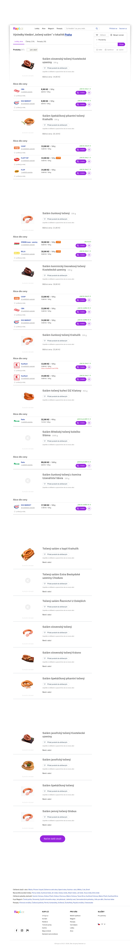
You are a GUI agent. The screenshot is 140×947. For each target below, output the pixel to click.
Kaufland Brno (113, 896)
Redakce (45, 922)
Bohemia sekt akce (51, 889)
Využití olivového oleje (48, 899)
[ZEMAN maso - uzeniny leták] (17, 243)
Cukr (83, 889)
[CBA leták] (17, 91)
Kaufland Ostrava (92, 896)
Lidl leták (80, 893)
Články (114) (30, 41)
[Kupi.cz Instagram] (22, 930)
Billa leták (95, 893)
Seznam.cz (123, 28)
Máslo (30, 889)
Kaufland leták (46, 893)
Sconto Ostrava (37, 896)
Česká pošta (27, 899)
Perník (46, 903)
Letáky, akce (18, 41)
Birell (88, 889)
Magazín (51, 28)
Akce (43, 28)
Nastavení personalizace (50, 934)
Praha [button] (68, 34)
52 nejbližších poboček (28, 149)
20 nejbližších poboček (28, 311)
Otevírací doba (109, 899)
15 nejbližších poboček (28, 160)
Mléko (79, 889)
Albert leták (72, 893)
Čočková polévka (38, 903)
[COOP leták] (17, 148)
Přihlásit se (113, 28)
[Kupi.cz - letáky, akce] (18, 29)
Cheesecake (88, 903)
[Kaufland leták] (17, 365)
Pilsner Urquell (38, 889)
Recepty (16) (41, 41)
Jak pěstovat (60, 899)
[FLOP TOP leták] (17, 159)
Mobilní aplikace (75, 915)
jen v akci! (33, 50)
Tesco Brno (81, 896)
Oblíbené (103, 35)
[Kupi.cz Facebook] (16, 930)
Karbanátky (53, 903)
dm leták (55, 893)
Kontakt (44, 919)
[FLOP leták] (17, 171)
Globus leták (62, 893)
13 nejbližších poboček (28, 245)
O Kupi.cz (45, 915)
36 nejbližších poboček (28, 103)
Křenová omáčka (25, 903)
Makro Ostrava (71, 896)
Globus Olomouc (60, 896)
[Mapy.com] (27, 930)
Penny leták (36, 893)
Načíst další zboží (52, 839)
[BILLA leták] (17, 253)
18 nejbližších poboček (28, 366)
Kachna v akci (72, 889)
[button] (89, 93)
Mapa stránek (46, 931)
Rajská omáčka (78, 903)
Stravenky (35, 899)
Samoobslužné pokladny (84, 899)
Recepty (59, 28)
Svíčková (61, 903)
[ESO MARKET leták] (17, 102)
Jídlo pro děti (98, 899)
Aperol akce (62, 889)
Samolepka (73, 925)
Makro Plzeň (103, 896)
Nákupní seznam (118, 35)
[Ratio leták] (17, 421)
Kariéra (44, 928)
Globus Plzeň (48, 896)
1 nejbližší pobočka (26, 172)
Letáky (37, 28)
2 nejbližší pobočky (26, 92)
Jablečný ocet (71, 899)
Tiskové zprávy (47, 925)
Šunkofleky (68, 903)
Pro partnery (102, 915)
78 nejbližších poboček (28, 254)
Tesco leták (88, 893)
